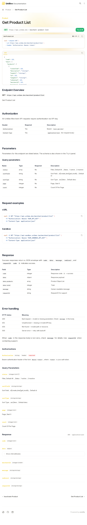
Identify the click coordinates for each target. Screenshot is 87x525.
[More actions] (84, 3)
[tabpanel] (43, 70)
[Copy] (73, 29)
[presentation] (43, 70)
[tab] (5, 53)
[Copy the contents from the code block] (82, 36)
